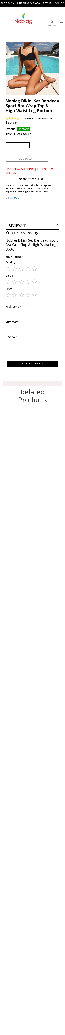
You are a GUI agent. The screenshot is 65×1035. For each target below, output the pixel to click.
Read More (14, 197)
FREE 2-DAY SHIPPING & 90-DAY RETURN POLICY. (32, 3)
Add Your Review (45, 118)
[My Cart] (61, 19)
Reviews (17, 225)
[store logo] (23, 19)
